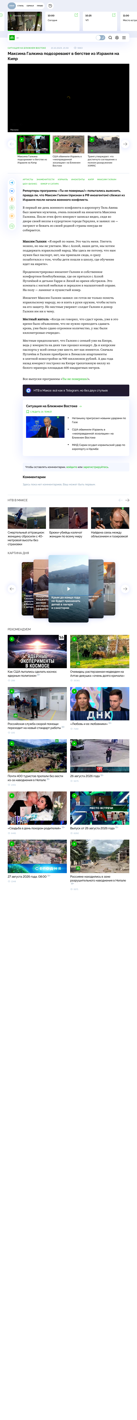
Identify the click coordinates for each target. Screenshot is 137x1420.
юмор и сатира (50, 184)
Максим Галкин (106, 179)
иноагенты (78, 179)
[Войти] (117, 37)
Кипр (91, 179)
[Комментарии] (11, 226)
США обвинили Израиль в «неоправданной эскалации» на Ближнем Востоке (93, 433)
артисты (28, 179)
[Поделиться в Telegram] (11, 182)
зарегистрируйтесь (95, 467)
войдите (71, 467)
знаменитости (45, 179)
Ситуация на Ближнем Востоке (27, 48)
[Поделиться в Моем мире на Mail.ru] (11, 215)
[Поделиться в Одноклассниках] (11, 199)
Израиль (63, 179)
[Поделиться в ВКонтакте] (11, 190)
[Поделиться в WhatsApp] (11, 207)
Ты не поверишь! (75, 379)
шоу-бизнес (30, 184)
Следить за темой (41, 412)
